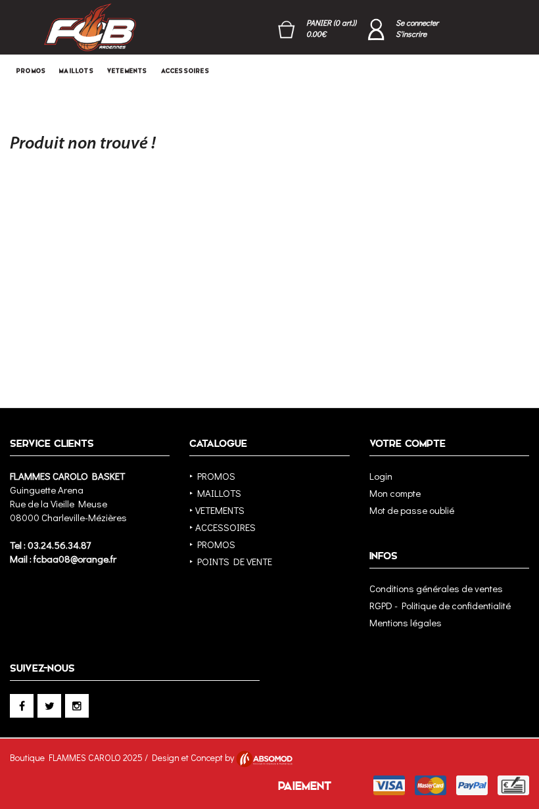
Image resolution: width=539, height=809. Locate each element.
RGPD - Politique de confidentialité (440, 605)
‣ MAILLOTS (215, 492)
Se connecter (417, 22)
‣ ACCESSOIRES (222, 527)
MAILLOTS (76, 71)
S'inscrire (411, 33)
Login (380, 475)
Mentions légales (405, 622)
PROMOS (31, 71)
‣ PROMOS (212, 475)
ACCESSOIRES (185, 71)
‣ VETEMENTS (217, 510)
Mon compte (395, 492)
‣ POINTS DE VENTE (230, 561)
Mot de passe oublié (411, 510)
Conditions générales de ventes (436, 588)
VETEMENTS (127, 71)
